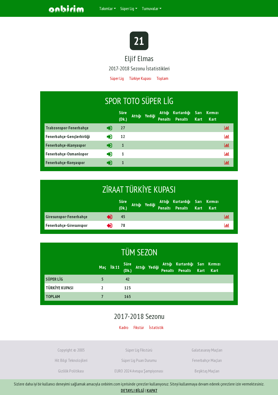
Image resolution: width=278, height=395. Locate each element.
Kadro (123, 327)
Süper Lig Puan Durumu (139, 360)
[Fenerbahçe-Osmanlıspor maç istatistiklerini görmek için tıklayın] (226, 153)
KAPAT (152, 390)
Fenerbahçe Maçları (207, 360)
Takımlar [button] (106, 8)
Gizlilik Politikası (71, 371)
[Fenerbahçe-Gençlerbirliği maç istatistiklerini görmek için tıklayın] (226, 136)
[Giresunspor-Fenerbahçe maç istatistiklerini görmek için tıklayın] (226, 216)
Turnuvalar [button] (150, 8)
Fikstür (139, 327)
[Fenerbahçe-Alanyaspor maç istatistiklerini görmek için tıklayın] (226, 145)
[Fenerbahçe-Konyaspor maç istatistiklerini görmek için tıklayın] (226, 162)
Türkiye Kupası (140, 78)
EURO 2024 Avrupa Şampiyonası (139, 371)
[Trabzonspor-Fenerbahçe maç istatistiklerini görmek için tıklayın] (226, 127)
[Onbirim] (66, 8)
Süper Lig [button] (127, 8)
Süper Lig (117, 78)
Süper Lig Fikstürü (138, 350)
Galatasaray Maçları (207, 350)
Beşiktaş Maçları (207, 371)
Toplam (162, 78)
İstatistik (156, 327)
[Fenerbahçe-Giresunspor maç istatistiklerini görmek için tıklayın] (226, 225)
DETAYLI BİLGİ (132, 390)
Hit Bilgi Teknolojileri (71, 360)
